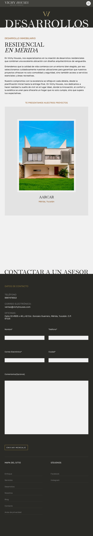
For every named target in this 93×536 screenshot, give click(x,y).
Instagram (55, 480)
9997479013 (11, 297)
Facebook (55, 474)
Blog (7, 499)
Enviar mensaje (16, 447)
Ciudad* (52, 352)
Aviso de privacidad (13, 512)
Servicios (8, 480)
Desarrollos (10, 486)
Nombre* (8, 329)
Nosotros (9, 493)
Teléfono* (53, 329)
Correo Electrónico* (13, 352)
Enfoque (8, 474)
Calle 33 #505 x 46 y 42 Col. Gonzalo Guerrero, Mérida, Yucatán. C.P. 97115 (38, 317)
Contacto (9, 506)
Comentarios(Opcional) (15, 374)
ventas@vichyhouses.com (17, 307)
